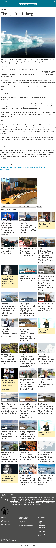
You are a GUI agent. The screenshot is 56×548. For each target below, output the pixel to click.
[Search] (51, 2)
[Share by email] (49, 72)
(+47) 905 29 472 (44, 523)
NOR (2, 2)
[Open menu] (54, 2)
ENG (6, 2)
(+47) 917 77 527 (23, 523)
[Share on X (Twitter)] (45, 72)
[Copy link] (52, 72)
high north (11, 206)
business (26, 206)
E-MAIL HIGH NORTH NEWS (26, 525)
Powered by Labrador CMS (28, 545)
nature (4, 206)
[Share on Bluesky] (54, 72)
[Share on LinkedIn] (47, 72)
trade (39, 206)
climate (19, 206)
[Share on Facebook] (42, 72)
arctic (33, 206)
